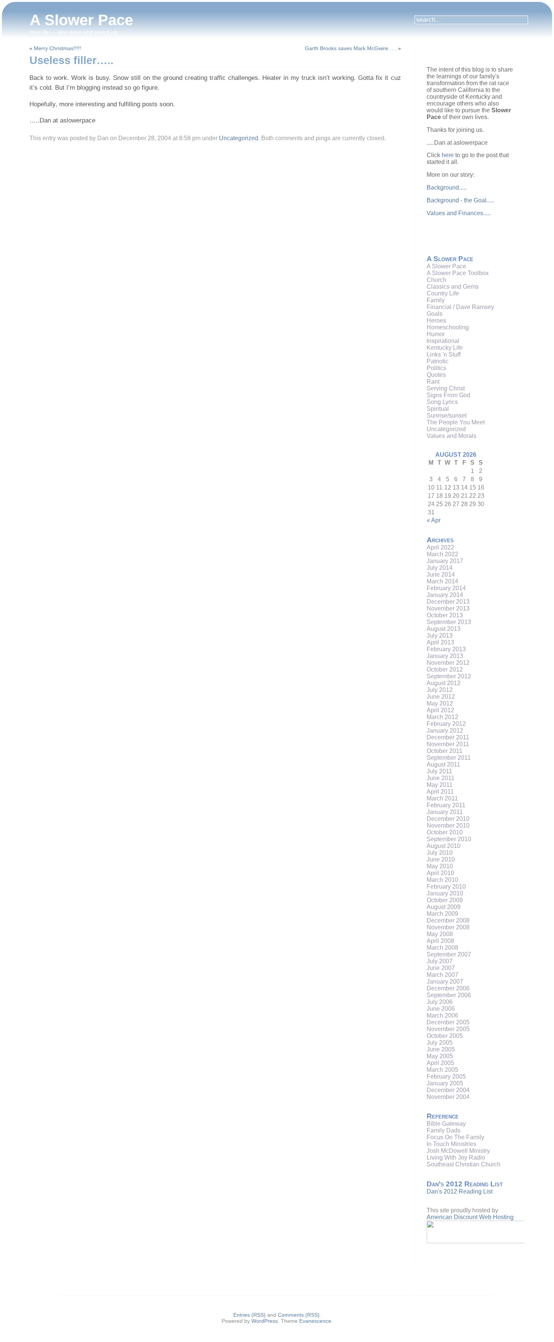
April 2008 (440, 941)
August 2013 (444, 629)
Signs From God (448, 395)
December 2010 (448, 819)
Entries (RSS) (249, 1315)
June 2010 (441, 859)
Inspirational (443, 341)
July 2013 (440, 635)
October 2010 (445, 832)
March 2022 (442, 554)
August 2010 (444, 846)
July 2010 (440, 852)
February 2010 (446, 886)
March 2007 (442, 975)
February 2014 (446, 588)
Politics (436, 368)
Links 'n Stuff (444, 354)
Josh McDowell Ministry (458, 1151)
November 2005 (448, 1029)
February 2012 (446, 724)
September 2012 (449, 676)
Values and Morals (451, 436)
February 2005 (446, 1076)
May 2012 (440, 703)
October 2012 (445, 669)
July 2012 (440, 690)
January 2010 (445, 893)
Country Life (443, 293)
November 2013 (448, 608)
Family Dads (444, 1130)
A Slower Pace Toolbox (458, 273)
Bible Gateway (446, 1123)
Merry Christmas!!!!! (57, 48)
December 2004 (448, 1090)
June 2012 (441, 696)
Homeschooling (448, 327)
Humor (436, 334)
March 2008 (442, 947)
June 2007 (441, 968)
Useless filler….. (71, 60)
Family (436, 300)
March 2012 (442, 717)
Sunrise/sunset (447, 415)
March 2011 (442, 798)
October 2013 (445, 615)
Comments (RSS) (299, 1315)
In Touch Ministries (451, 1144)
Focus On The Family (455, 1137)
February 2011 (446, 805)
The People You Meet (456, 422)
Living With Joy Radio (456, 1157)
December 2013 (448, 601)
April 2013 (440, 642)
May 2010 (440, 866)
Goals (434, 314)
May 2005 (440, 1056)
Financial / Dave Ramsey (460, 307)
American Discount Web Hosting (470, 1217)
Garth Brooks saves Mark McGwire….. (350, 48)
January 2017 (445, 561)
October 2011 (444, 751)
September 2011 (449, 757)
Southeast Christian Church (463, 1164)
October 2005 (445, 1036)
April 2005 (440, 1063)
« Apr (434, 520)
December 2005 (448, 1022)
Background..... (447, 187)
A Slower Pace (81, 20)
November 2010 (448, 825)
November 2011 (448, 744)
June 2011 (441, 778)
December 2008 (448, 920)
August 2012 (444, 683)
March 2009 (442, 913)
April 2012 (440, 710)
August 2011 (443, 764)
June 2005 (441, 1049)
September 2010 (449, 839)
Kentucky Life (445, 347)
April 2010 (440, 873)
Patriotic (437, 361)
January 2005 (445, 1083)
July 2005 (440, 1042)
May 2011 (440, 785)
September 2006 (449, 995)
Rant (433, 381)
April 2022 (440, 547)
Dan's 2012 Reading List (460, 1191)
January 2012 (445, 730)
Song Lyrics (442, 402)
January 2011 (445, 812)
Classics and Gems (453, 286)
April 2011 (440, 791)
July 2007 (440, 961)
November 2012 (448, 663)
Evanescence (315, 1321)
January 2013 (445, 656)
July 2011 (439, 771)
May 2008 (440, 934)
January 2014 (445, 595)
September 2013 (449, 622)
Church (436, 280)
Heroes (436, 320)
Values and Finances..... (459, 213)
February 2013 (446, 649)
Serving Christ (446, 388)
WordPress (264, 1321)
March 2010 (442, 880)
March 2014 (442, 581)
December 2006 (448, 988)
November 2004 (448, 1097)
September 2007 (449, 954)
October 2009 (445, 900)
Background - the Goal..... (460, 200)
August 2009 (444, 907)
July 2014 (440, 568)
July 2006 (440, 1002)
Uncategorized (238, 138)
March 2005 (442, 1070)
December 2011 (448, 737)
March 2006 (442, 1015)
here (448, 155)
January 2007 (445, 981)
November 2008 (448, 927)
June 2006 (441, 1008)
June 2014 (441, 574)
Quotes (436, 375)
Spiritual (438, 409)
